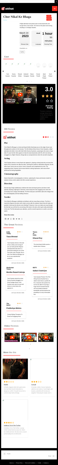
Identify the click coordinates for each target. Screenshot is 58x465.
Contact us (46, 463)
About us (11, 463)
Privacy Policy (19, 463)
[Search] (56, 1)
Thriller (49, 20)
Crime (48, 16)
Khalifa (6, 384)
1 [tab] (27, 81)
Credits (39, 463)
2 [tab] (29, 81)
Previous (3, 71)
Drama (49, 18)
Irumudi (33, 384)
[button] (18, 263)
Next (55, 71)
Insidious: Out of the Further (12, 425)
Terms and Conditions (30, 463)
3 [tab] (31, 81)
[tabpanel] (8, 70)
